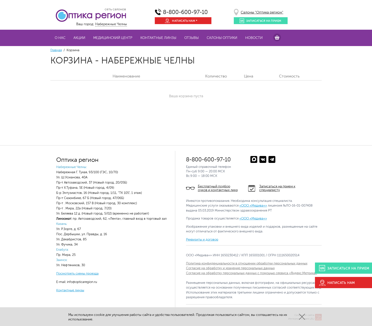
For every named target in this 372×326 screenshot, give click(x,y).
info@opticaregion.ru (81, 282)
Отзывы (191, 38)
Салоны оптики (222, 38)
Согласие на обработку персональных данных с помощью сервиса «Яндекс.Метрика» (251, 273)
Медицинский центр (112, 38)
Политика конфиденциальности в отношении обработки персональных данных (246, 263)
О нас (60, 38)
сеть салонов (115, 9)
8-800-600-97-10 (185, 12)
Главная (56, 50)
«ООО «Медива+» (253, 205)
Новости (254, 38)
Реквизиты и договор (202, 239)
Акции (79, 38)
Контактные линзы (158, 38)
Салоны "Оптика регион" (262, 12)
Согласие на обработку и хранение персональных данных (230, 268)
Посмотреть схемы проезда (77, 273)
